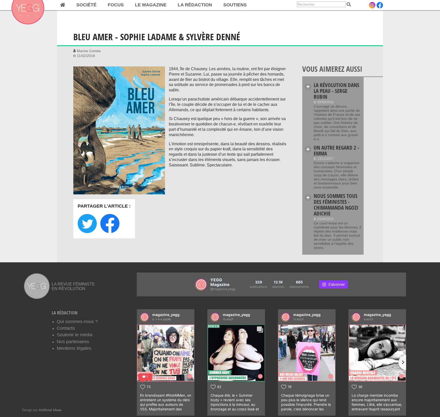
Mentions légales (74, 348)
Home (62, 5)
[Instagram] (372, 5)
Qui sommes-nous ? (77, 321)
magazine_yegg (166, 314)
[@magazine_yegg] (201, 284)
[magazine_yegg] (144, 317)
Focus (116, 4)
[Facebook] (380, 5)
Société (86, 4)
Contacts (66, 328)
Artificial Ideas (50, 410)
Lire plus (308, 86)
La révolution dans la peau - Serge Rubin (336, 90)
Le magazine (151, 4)
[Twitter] (87, 223)
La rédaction (195, 4)
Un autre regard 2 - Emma (336, 150)
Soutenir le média (74, 334)
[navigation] (153, 5)
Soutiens (235, 4)
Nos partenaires (73, 341)
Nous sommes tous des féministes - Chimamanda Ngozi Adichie (336, 204)
